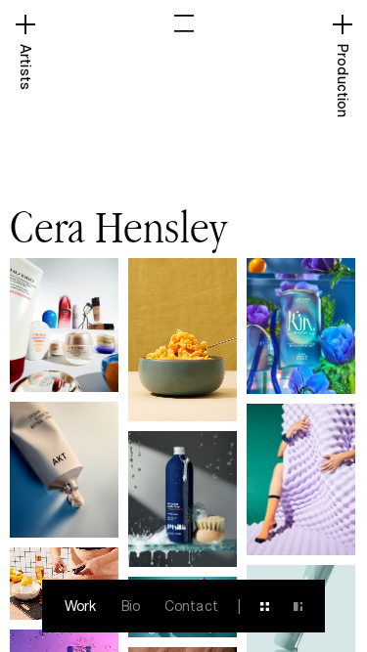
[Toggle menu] (184, 23)
